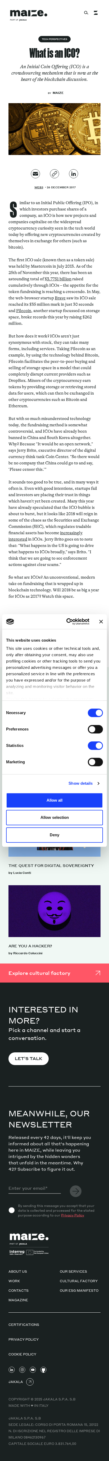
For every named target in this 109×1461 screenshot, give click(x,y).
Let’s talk (28, 1058)
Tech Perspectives (54, 39)
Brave (60, 298)
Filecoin (23, 310)
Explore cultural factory (39, 973)
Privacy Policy (72, 1215)
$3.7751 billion (58, 279)
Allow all (54, 800)
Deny (54, 835)
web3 (38, 187)
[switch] (95, 729)
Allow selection (54, 817)
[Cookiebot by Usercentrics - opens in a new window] (67, 621)
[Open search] (86, 12)
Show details (81, 783)
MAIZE (58, 93)
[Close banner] (101, 621)
